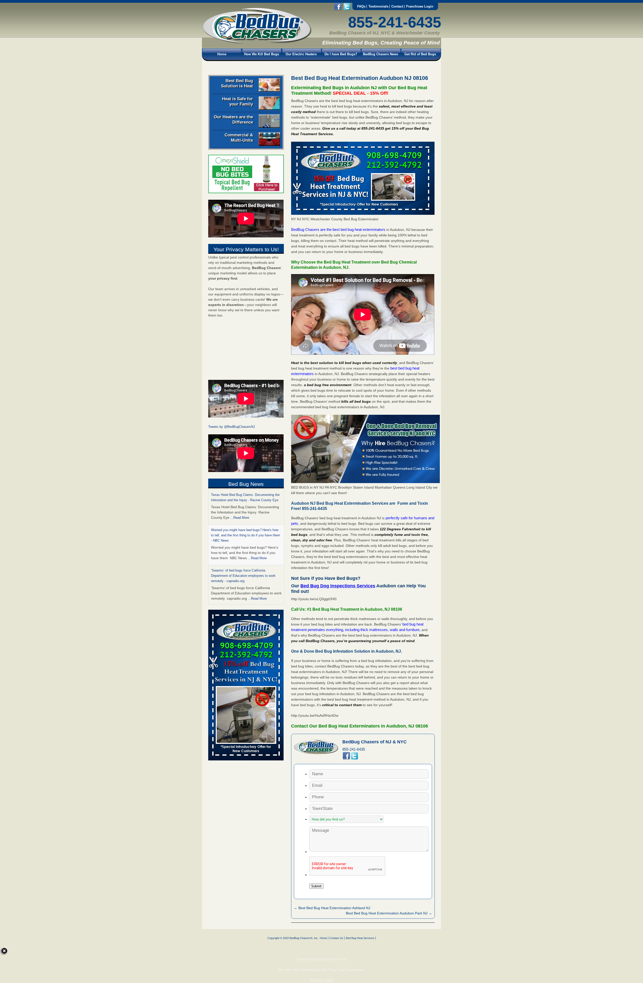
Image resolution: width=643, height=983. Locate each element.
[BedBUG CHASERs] (257, 43)
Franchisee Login (419, 6)
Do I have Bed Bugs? (341, 54)
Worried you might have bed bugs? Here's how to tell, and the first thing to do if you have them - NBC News (245, 535)
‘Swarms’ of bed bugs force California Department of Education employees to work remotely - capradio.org (243, 575)
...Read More (239, 518)
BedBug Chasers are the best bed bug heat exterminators (338, 229)
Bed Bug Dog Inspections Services (337, 585)
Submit (316, 886)
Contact (397, 6)
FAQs (361, 6)
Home (221, 54)
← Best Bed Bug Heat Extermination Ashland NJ (332, 908)
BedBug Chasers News (380, 54)
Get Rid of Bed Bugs (420, 54)
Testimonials (378, 6)
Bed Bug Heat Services (360, 938)
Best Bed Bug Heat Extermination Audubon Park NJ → (389, 913)
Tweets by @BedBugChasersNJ (231, 427)
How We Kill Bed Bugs (261, 54)
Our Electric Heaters (301, 54)
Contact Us (336, 938)
